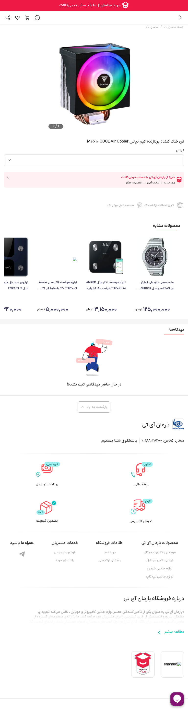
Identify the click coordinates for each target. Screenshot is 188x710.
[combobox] (94, 160)
